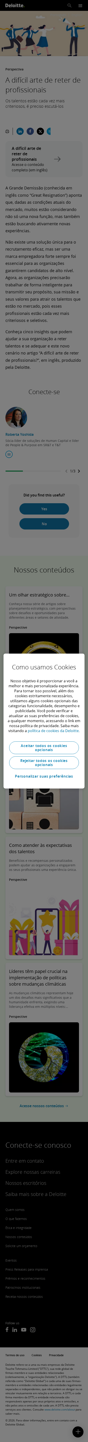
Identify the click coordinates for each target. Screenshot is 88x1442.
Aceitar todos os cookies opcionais (44, 747)
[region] (44, 721)
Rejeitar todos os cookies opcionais (44, 762)
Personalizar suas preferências (44, 776)
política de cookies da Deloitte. (54, 730)
